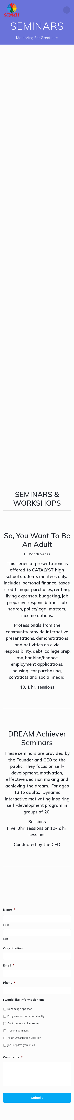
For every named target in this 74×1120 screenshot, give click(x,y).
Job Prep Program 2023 (21, 1045)
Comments (13, 1057)
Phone (9, 982)
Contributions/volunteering (23, 1023)
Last (5, 938)
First (6, 924)
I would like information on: (23, 1000)
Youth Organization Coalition (24, 1038)
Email (8, 965)
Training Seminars (18, 1030)
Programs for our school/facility (25, 1016)
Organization (13, 948)
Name (9, 909)
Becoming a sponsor (19, 1009)
